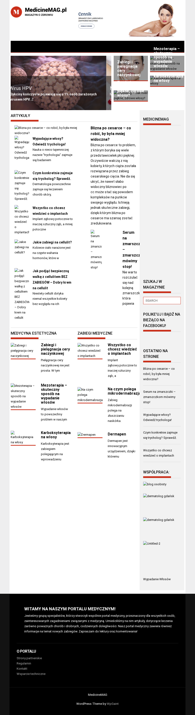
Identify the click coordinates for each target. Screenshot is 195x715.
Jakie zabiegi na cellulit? (52, 242)
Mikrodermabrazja (77, 88)
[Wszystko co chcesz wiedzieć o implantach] (22, 232)
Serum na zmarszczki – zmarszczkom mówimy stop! (159, 397)
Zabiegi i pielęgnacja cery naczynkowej (55, 349)
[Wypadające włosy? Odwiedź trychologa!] (22, 157)
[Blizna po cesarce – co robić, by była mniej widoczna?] (50, 133)
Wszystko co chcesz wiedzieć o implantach (122, 349)
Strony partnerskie (29, 658)
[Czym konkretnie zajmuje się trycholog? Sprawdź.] (22, 199)
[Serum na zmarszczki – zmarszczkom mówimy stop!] (96, 267)
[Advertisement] (162, 200)
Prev (96, 84)
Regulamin (24, 663)
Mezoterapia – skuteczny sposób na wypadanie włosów (54, 394)
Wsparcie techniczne (31, 674)
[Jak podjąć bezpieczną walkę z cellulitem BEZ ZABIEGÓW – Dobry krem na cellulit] (22, 317)
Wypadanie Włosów (157, 579)
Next (105, 84)
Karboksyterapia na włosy (56, 434)
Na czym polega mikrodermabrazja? (125, 391)
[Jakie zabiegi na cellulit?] (22, 252)
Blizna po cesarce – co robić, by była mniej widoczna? (111, 134)
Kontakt (22, 668)
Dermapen (117, 434)
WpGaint (113, 704)
